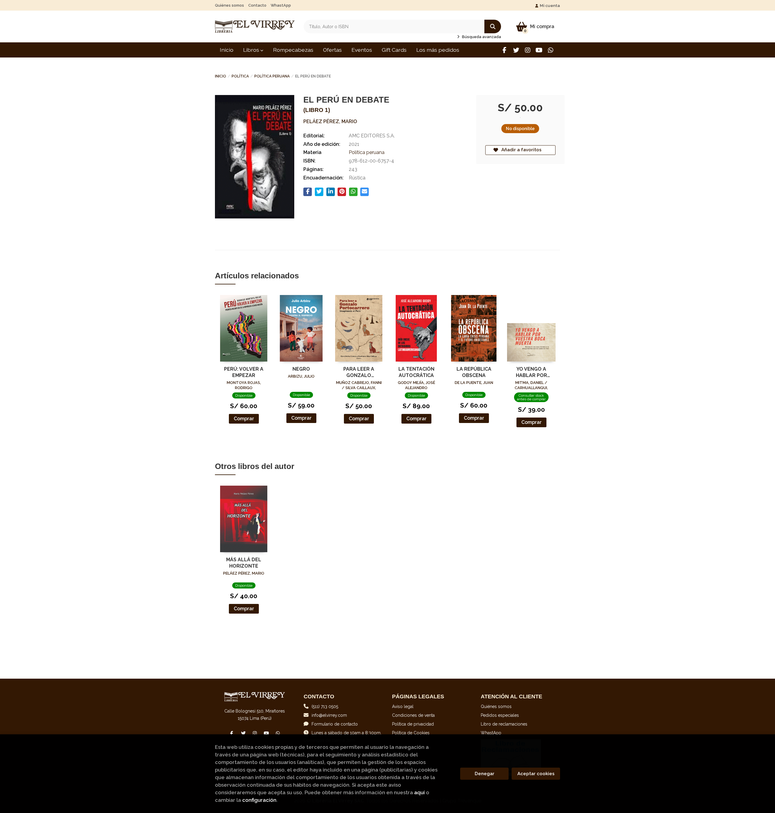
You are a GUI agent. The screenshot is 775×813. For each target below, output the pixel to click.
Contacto (257, 5)
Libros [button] (251, 50)
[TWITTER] (516, 50)
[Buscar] (492, 26)
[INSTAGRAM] (528, 50)
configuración (259, 800)
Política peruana (272, 76)
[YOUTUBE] (539, 50)
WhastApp (281, 5)
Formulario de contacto (335, 724)
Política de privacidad (413, 724)
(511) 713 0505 (325, 706)
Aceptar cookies (536, 773)
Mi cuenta (550, 5)
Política (240, 76)
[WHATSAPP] (551, 50)
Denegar (484, 773)
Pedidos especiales (500, 715)
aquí (419, 792)
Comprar (244, 418)
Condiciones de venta (413, 715)
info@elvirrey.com (329, 715)
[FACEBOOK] (505, 50)
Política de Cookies (411, 732)
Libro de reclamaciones (504, 724)
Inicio (220, 76)
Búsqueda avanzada (481, 36)
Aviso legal (403, 706)
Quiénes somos (229, 5)
